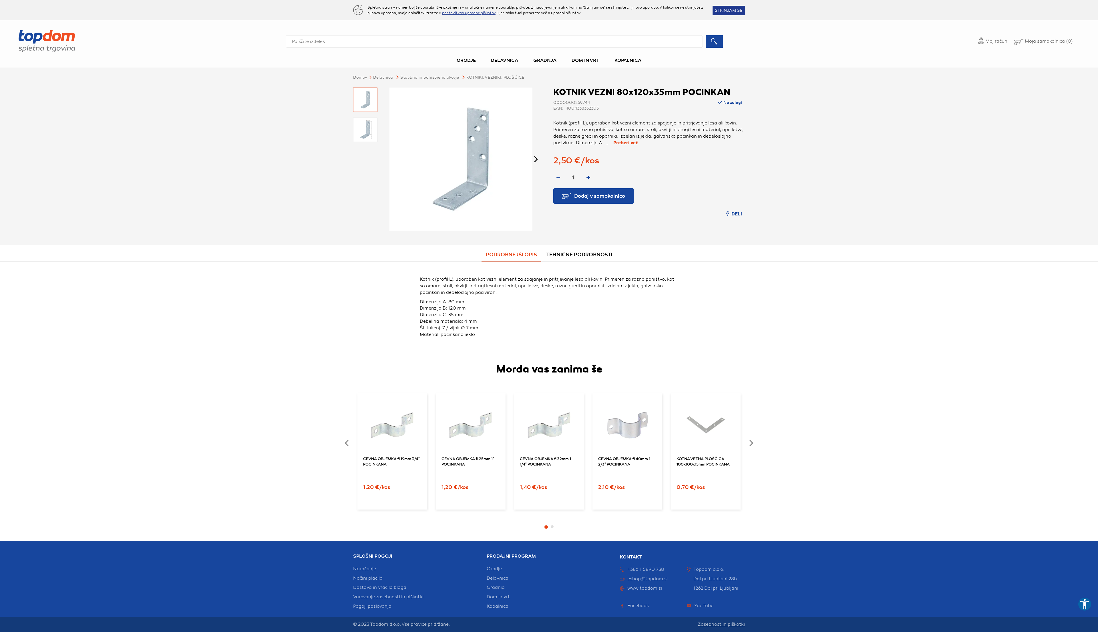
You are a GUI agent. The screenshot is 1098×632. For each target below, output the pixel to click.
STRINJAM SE (729, 10)
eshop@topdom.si (647, 579)
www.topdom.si (644, 588)
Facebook (638, 606)
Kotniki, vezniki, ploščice (495, 77)
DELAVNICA (383, 77)
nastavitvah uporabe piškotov (469, 13)
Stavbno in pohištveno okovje (429, 77)
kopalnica (497, 606)
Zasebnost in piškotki (721, 624)
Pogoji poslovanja (372, 606)
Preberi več (625, 143)
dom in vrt (498, 597)
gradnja (496, 587)
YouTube (703, 606)
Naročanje (364, 569)
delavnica (497, 578)
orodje (494, 569)
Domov (360, 77)
